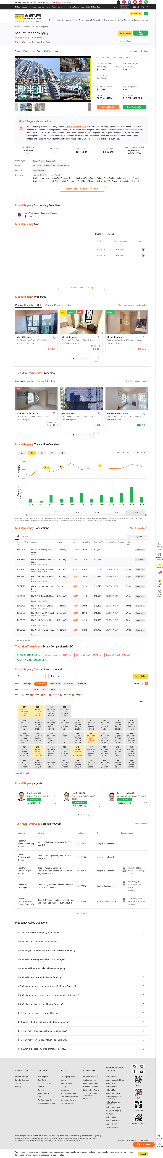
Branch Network (67, 1083)
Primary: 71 (37, 175)
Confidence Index (89, 1080)
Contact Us (65, 1090)
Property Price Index (90, 1077)
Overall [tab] (97, 58)
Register (124, 7)
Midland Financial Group (115, 1093)
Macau (48, 7)
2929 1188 (81, 857)
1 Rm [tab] (113, 58)
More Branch (140, 824)
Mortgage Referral (73, 7)
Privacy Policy (131, 1140)
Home (17, 27)
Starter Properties (44, 1083)
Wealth (54, 7)
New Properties (43, 1077)
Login (116, 7)
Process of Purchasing (46, 1103)
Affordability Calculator (69, 1097)
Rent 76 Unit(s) (134, 107)
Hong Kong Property (113, 1110)
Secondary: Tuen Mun (54, 175)
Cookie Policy (58, 1155)
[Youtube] (142, 1072)
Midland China (111, 1087)
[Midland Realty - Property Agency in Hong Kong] (28, 18)
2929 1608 (81, 901)
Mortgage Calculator (68, 1093)
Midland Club (95, 7)
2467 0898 (81, 886)
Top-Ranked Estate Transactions (90, 1094)
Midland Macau (111, 1090)
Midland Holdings (21, 7)
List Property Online (68, 1077)
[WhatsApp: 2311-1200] (146, 13)
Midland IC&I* (111, 1083)
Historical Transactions (91, 1087)
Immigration (62, 7)
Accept (143, 1154)
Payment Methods (67, 1103)
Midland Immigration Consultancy (113, 1098)
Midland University (113, 1121)
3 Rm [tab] (128, 58)
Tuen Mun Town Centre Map (81, 287)
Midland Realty (111, 1077)
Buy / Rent (42, 1080)
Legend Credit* (111, 1124)
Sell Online (145, 1144)
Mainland (41, 7)
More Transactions (138, 528)
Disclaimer (121, 1140)
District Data (87, 1099)
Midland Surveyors (113, 1107)
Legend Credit (85, 7)
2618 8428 (81, 844)
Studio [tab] (106, 58)
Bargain (41, 1090)
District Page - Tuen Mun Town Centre (82, 189)
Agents (63, 1080)
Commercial (32, 7)
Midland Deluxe (43, 1093)
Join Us (18, 1083)
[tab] (100, 234)
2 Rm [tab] (121, 58)
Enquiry (63, 1087)
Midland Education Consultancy (113, 1103)
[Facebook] (134, 1072)
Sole (39, 1097)
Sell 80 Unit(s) (108, 107)
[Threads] (134, 1066)
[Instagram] (142, 1066)
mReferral (109, 1114)
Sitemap (18, 1087)
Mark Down (42, 1087)
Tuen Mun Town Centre (76, 126)
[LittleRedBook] (138, 1092)
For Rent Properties (45, 1100)
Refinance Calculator (68, 1100)
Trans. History (125, 33)
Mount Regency (41, 27)
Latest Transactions (90, 1083)
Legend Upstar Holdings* (115, 1080)
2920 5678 (81, 871)
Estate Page (27, 27)
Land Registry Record (91, 1090)
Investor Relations (22, 1080)
